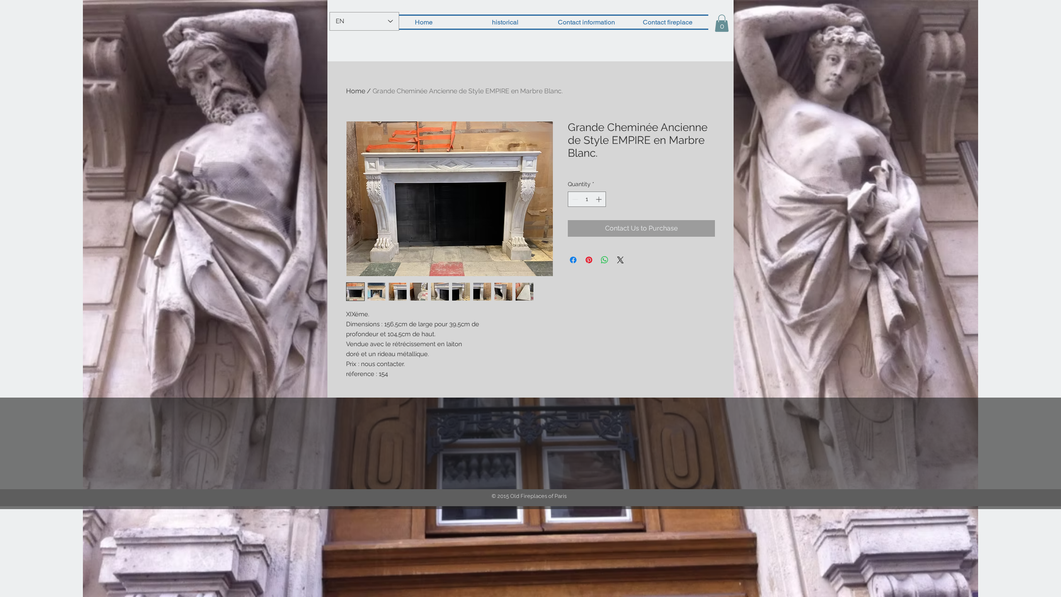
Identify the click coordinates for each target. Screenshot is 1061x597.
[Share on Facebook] (573, 260)
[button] (722, 23)
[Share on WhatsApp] (605, 260)
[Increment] (599, 199)
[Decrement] (574, 199)
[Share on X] (620, 260)
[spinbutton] (586, 199)
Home (355, 91)
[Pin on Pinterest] (589, 260)
